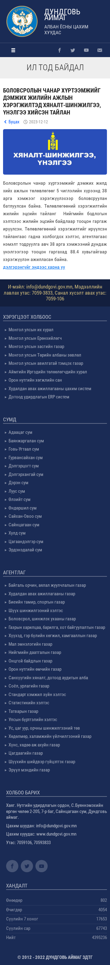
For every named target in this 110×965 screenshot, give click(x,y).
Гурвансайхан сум (26, 457)
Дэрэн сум (18, 482)
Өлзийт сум (20, 499)
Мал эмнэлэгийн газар (30, 644)
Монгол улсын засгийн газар (36, 346)
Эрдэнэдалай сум (25, 550)
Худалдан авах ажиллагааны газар (42, 594)
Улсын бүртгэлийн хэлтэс (33, 719)
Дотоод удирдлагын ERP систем (39, 397)
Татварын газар (23, 711)
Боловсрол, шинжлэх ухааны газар (42, 619)
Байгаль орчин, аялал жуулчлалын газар (47, 585)
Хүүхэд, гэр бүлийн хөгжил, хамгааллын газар (53, 635)
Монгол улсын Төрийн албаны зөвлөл (45, 355)
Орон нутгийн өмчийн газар (35, 669)
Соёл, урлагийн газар (29, 686)
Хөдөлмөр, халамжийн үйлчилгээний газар (50, 736)
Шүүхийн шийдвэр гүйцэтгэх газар (42, 761)
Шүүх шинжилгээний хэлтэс (36, 610)
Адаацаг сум (20, 432)
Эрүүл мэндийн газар (29, 770)
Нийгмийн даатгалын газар (35, 652)
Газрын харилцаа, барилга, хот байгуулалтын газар (57, 627)
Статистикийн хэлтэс (29, 703)
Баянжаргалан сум (26, 441)
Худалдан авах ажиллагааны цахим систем (50, 388)
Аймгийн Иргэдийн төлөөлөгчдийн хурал (48, 372)
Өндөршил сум (23, 508)
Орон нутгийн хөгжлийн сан (35, 380)
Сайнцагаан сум (24, 525)
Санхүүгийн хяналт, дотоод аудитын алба (48, 677)
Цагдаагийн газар (26, 753)
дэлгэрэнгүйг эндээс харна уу (34, 267)
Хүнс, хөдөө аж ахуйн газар (34, 745)
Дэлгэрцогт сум (24, 466)
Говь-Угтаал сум (24, 449)
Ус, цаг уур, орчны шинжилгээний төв (44, 728)
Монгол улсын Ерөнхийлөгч (35, 338)
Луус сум (17, 491)
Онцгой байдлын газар (30, 661)
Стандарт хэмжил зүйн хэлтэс (37, 694)
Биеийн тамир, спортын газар (37, 602)
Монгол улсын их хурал (31, 329)
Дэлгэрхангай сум (26, 474)
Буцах (14, 122)
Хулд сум (17, 533)
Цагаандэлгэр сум (26, 541)
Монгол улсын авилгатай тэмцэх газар (46, 363)
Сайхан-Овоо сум (25, 516)
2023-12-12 (38, 121)
